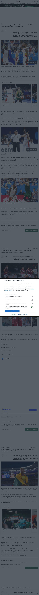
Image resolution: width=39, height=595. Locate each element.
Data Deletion (14, 314)
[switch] (32, 296)
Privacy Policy (25, 314)
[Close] (37, 280)
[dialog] (19, 297)
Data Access (19, 314)
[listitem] (19, 294)
